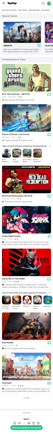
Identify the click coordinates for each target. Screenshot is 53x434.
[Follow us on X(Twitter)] (24, 423)
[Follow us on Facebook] (14, 423)
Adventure (5, 137)
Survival (11, 345)
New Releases (34, 10)
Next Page (26, 413)
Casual (13, 385)
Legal (25, 431)
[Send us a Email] (38, 423)
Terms (30, 431)
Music (4, 239)
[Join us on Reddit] (33, 423)
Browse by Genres (9, 10)
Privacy (36, 431)
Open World (12, 97)
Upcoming (45, 10)
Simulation (5, 385)
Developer (18, 431)
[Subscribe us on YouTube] (28, 423)
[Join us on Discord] (19, 423)
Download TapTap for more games (26, 428)
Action (4, 97)
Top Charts (22, 10)
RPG (9, 281)
